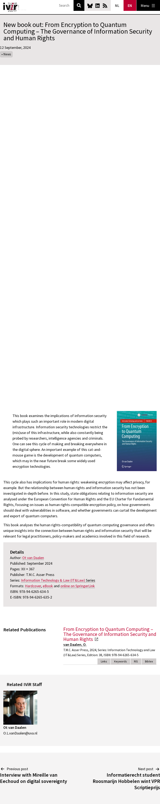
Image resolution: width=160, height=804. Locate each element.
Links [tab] (104, 661)
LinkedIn (97, 6)
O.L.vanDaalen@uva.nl (20, 733)
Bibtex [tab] (149, 661)
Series (58, 580)
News (7, 54)
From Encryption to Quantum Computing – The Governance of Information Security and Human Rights (109, 634)
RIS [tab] (136, 661)
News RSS (105, 6)
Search (79, 5)
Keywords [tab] (120, 661)
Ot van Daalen (14, 727)
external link (96, 639)
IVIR (15, 7)
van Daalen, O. (74, 644)
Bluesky (90, 6)
